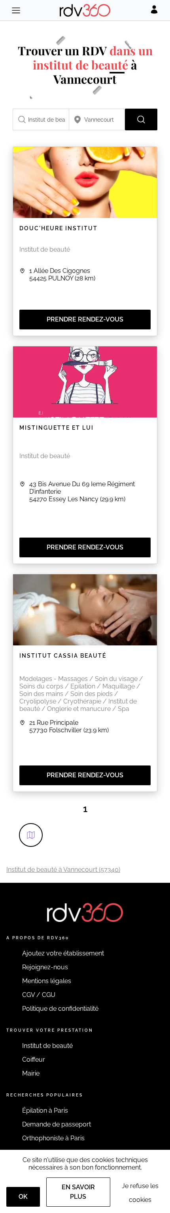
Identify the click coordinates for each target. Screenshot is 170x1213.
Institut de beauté (47, 1045)
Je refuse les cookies (140, 1193)
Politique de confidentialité (60, 1008)
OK (23, 1196)
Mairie (31, 1073)
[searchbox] (41, 119)
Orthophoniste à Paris (53, 1138)
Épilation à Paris (45, 1110)
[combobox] (41, 119)
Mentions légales (46, 981)
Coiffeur (33, 1059)
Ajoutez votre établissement (63, 953)
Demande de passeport (56, 1124)
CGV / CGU (38, 995)
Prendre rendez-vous (85, 319)
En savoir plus (78, 1191)
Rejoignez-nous (45, 967)
